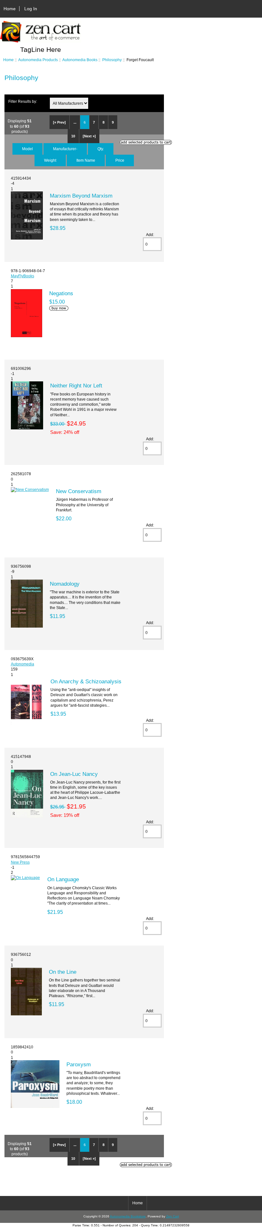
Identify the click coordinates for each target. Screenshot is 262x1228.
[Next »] (89, 136)
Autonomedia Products (38, 60)
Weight (50, 160)
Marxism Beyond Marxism (81, 195)
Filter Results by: (22, 101)
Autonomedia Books (79, 60)
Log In (30, 8)
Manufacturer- (65, 149)
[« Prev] (59, 122)
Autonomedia (22, 664)
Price (119, 160)
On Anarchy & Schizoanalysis (85, 681)
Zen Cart (172, 1216)
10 (73, 136)
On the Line (62, 972)
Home (10, 8)
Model (27, 149)
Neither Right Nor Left (76, 385)
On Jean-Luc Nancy (74, 774)
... (74, 122)
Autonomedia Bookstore (128, 1216)
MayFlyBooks (22, 276)
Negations (61, 293)
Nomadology (65, 584)
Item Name (85, 160)
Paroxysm (78, 1064)
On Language (63, 879)
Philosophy (112, 60)
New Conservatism (78, 491)
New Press (20, 862)
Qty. (100, 149)
